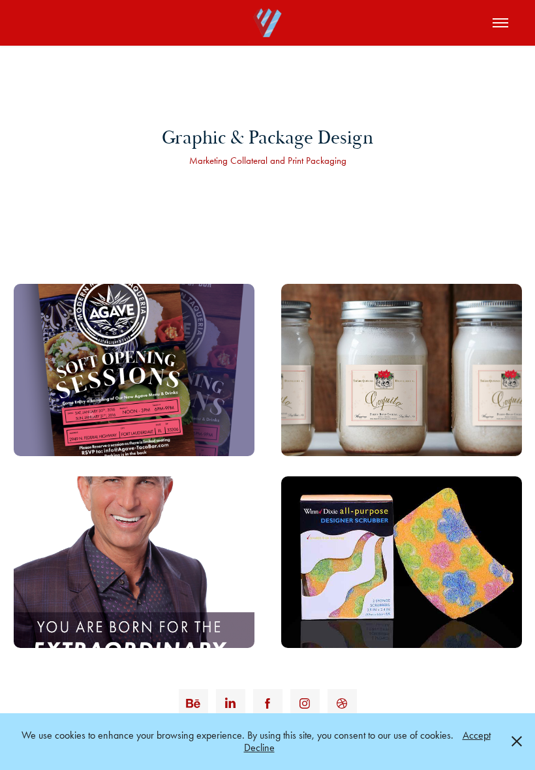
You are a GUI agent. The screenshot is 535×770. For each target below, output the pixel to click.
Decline (259, 747)
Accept (477, 735)
